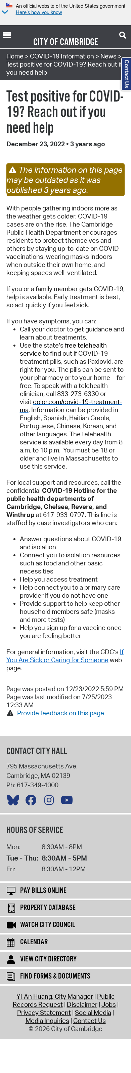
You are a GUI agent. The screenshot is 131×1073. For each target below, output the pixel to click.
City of (45, 42)
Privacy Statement (44, 1012)
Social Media (93, 1012)
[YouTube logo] (68, 802)
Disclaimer (82, 1004)
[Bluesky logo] (14, 802)
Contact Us (89, 1021)
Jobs (108, 1004)
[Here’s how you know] (4, 12)
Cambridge (79, 42)
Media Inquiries (47, 1021)
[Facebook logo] (32, 802)
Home (15, 56)
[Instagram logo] (50, 802)
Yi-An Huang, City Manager (54, 996)
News (108, 56)
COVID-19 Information (62, 56)
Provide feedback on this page (60, 713)
